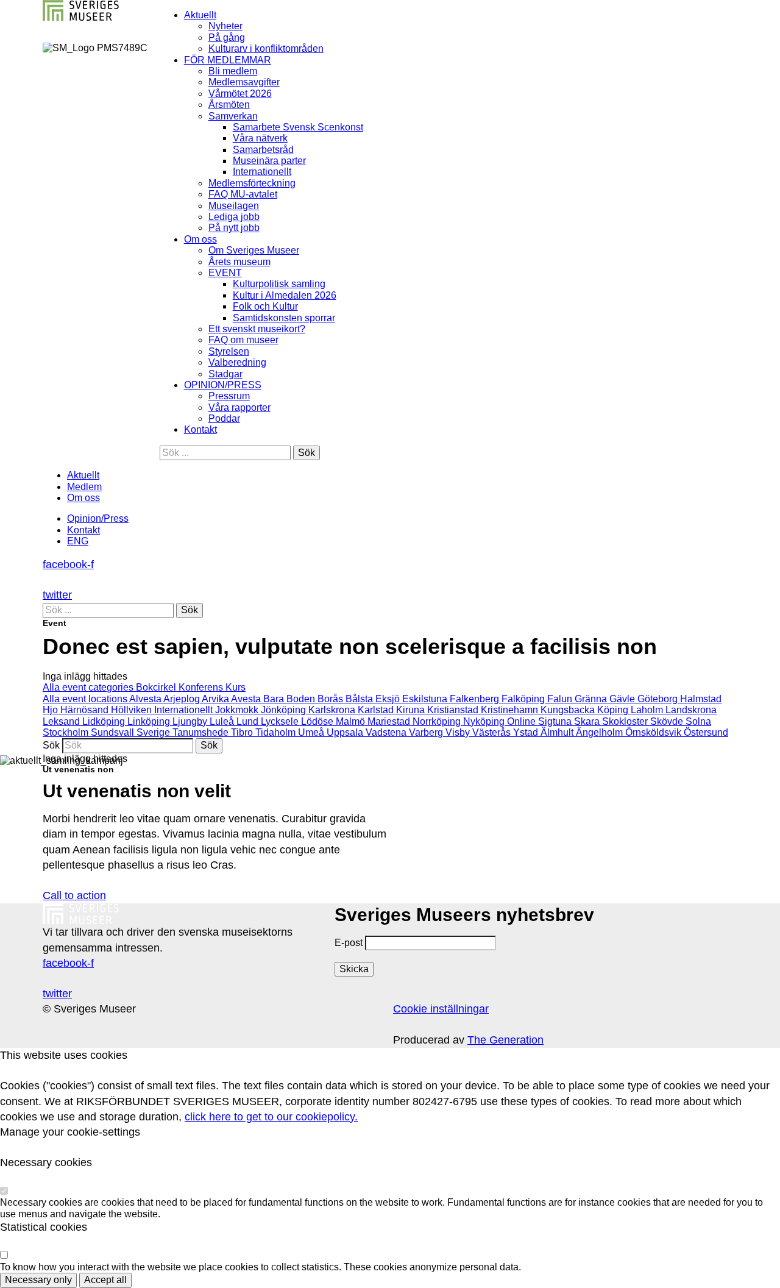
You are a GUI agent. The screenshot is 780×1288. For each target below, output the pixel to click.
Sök (51, 745)
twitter (57, 595)
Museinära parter (269, 160)
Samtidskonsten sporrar (284, 318)
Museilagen (233, 206)
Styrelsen (228, 351)
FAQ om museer (243, 340)
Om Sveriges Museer (253, 250)
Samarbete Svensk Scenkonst (298, 127)
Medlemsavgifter (244, 82)
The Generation (505, 1040)
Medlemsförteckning (252, 183)
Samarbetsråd (263, 149)
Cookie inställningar (441, 1009)
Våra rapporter (239, 407)
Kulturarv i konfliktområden (266, 48)
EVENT (225, 273)
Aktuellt (200, 15)
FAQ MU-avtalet (242, 194)
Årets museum (239, 262)
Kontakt (200, 429)
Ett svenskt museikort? (256, 329)
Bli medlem (232, 71)
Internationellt (262, 171)
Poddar (224, 418)
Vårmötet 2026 (240, 93)
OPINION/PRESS (222, 385)
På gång (226, 37)
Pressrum (229, 396)
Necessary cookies (46, 1162)
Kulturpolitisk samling (279, 284)
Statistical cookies (43, 1227)
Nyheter (225, 26)
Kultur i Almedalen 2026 (284, 295)
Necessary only (38, 1280)
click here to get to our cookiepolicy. (271, 1117)
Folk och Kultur (265, 306)
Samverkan (233, 116)
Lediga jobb (234, 217)
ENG (77, 541)
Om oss (200, 239)
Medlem (84, 487)
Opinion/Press (98, 518)
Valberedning (237, 362)
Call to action (74, 895)
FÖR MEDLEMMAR (227, 60)
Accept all (105, 1280)
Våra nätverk (260, 138)
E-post (349, 943)
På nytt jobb (234, 227)
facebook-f (68, 564)
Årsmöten (229, 104)
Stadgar (225, 374)
